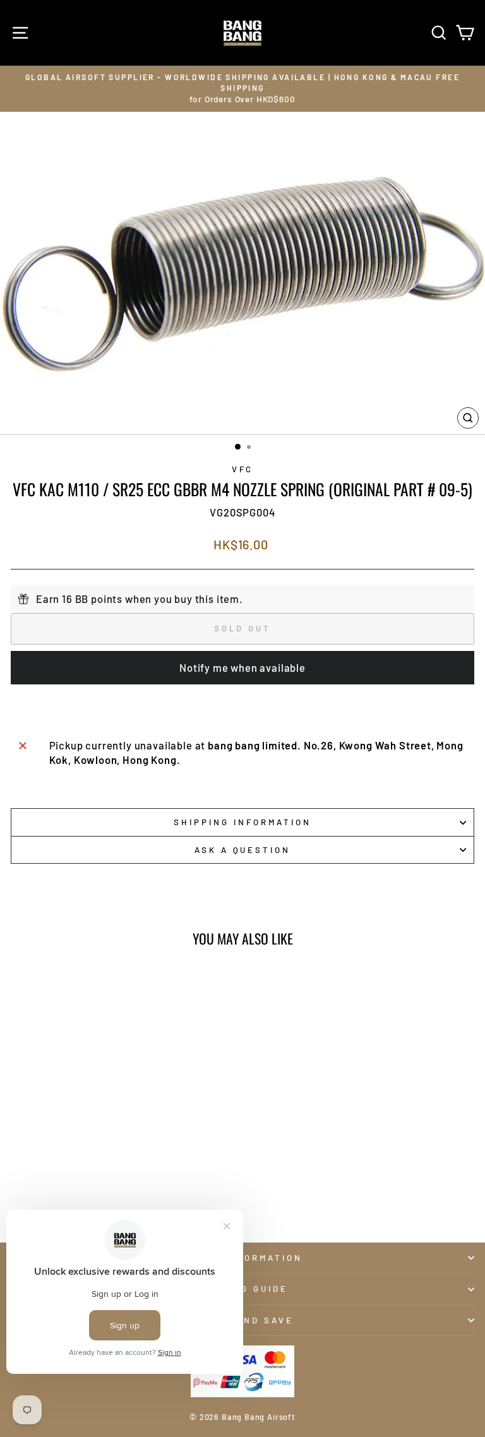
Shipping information (242, 822)
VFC (243, 469)
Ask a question (243, 850)
